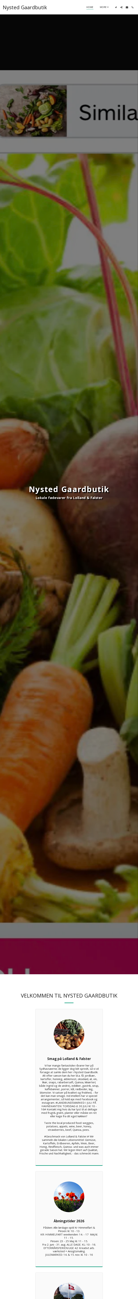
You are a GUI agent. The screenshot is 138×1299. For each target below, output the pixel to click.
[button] (115, 7)
